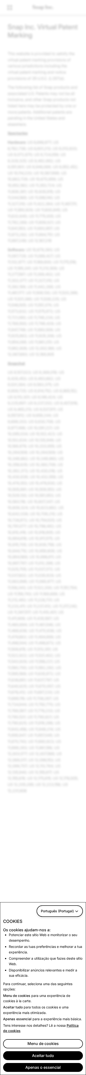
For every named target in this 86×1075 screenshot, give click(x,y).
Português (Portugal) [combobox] (57, 911)
